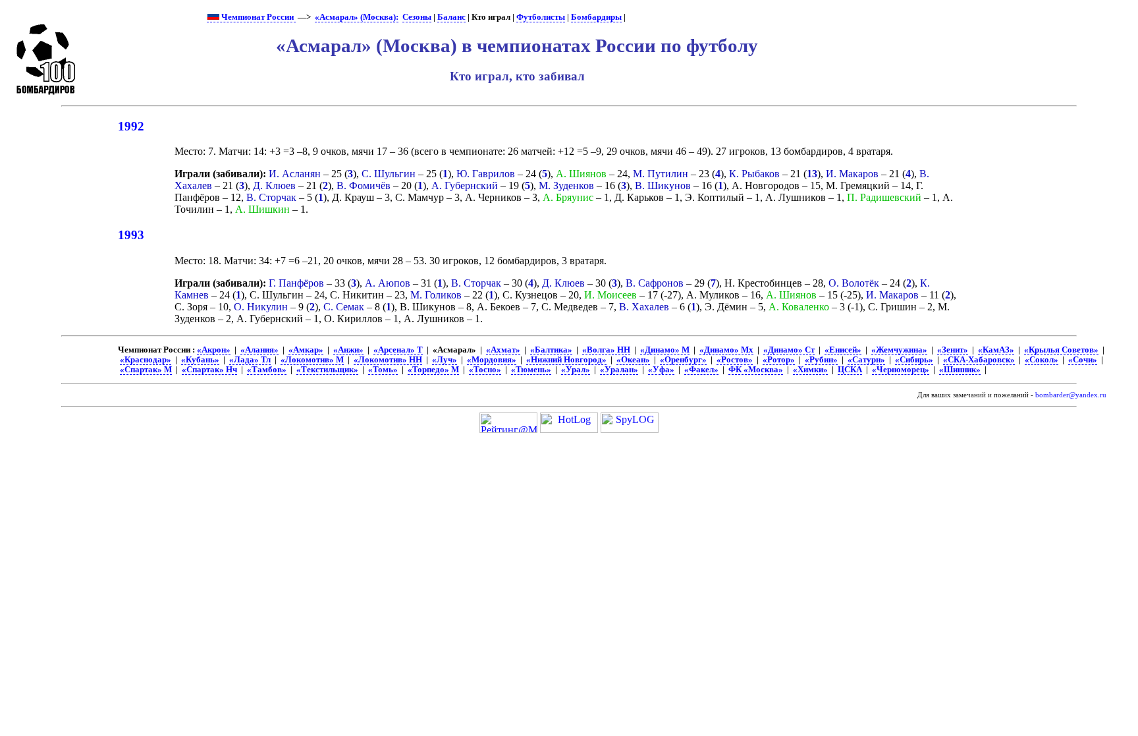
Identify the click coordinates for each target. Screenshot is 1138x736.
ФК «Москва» (755, 369)
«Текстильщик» (327, 369)
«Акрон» (213, 349)
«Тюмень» (531, 369)
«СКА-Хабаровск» (979, 359)
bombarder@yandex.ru (1070, 395)
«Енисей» (843, 349)
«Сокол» (1041, 359)
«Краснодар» (145, 359)
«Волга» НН (606, 349)
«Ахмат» (503, 349)
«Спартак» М (146, 369)
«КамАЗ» (996, 349)
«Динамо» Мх (726, 349)
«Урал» (575, 369)
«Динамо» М (665, 349)
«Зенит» (952, 349)
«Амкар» (305, 349)
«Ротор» (779, 359)
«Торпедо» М (433, 369)
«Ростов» (735, 359)
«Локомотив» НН (388, 359)
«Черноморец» (900, 369)
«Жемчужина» (899, 349)
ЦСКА (850, 369)
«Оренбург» (683, 359)
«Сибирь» (914, 359)
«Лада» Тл (250, 359)
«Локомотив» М (312, 359)
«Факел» (701, 369)
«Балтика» (551, 349)
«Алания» (259, 349)
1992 (131, 126)
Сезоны (416, 17)
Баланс (451, 17)
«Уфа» (661, 369)
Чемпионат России (257, 17)
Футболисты (540, 17)
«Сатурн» (866, 359)
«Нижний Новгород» (566, 359)
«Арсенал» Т (398, 349)
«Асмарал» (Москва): (356, 17)
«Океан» (633, 359)
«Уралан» (619, 369)
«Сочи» (1082, 359)
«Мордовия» (491, 359)
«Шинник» (960, 369)
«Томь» (383, 369)
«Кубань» (200, 359)
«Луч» (444, 359)
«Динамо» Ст (789, 349)
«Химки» (810, 369)
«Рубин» (821, 359)
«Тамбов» (266, 369)
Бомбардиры (596, 17)
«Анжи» (348, 349)
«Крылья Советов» (1061, 349)
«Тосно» (485, 369)
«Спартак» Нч (209, 369)
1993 (131, 235)
